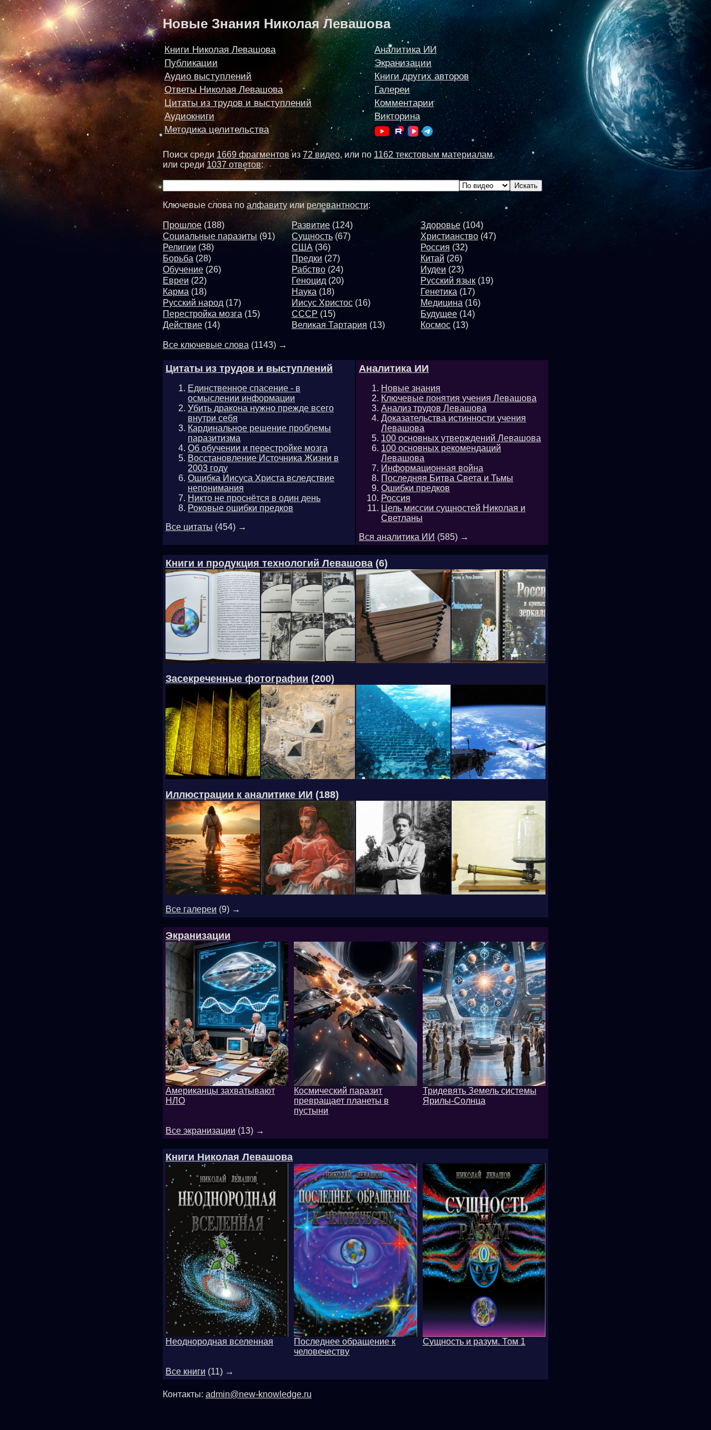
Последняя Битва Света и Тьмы (447, 478)
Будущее (438, 314)
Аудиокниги (189, 116)
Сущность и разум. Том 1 (474, 1341)
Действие (182, 325)
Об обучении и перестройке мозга (258, 448)
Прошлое (182, 225)
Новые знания (410, 388)
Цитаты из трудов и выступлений (238, 103)
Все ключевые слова (206, 345)
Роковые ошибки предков (240, 508)
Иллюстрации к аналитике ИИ (239, 794)
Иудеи (433, 269)
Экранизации (403, 63)
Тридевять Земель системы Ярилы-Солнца (480, 1095)
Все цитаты (189, 527)
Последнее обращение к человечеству (344, 1346)
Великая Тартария (329, 325)
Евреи (176, 280)
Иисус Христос (322, 302)
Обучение (183, 269)
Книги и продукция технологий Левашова (269, 563)
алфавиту (267, 205)
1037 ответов (234, 164)
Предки (307, 258)
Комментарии (404, 103)
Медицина (441, 302)
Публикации (191, 63)
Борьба (178, 258)
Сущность (312, 236)
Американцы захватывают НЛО (220, 1095)
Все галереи (191, 909)
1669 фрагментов (253, 154)
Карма (176, 291)
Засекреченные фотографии (237, 678)
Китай (432, 258)
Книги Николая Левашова (220, 49)
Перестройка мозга (202, 314)
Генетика (438, 291)
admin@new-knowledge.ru (259, 1394)
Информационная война (432, 468)
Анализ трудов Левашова (434, 408)
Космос (435, 325)
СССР (305, 314)
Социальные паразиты (210, 236)
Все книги (186, 1371)
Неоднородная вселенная (219, 1341)
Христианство (449, 236)
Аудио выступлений (208, 76)
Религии (179, 247)
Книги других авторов (421, 76)
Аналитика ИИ (405, 49)
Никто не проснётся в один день (254, 498)
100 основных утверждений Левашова (461, 438)
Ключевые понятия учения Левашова (459, 398)
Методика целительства (216, 129)
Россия (435, 247)
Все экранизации (201, 1130)
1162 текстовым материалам (433, 154)
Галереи (392, 89)
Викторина (397, 116)
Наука (304, 291)
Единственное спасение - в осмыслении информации (244, 393)
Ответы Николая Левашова (223, 89)
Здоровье (440, 225)
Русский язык (447, 280)
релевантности (337, 205)
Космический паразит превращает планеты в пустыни (341, 1100)
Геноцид (309, 280)
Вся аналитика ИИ (397, 537)
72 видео (321, 154)
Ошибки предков (415, 488)
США (302, 247)
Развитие (311, 225)
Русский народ (193, 302)
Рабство (309, 269)
